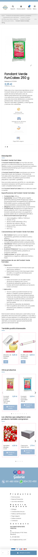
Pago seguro (15, 516)
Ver (6, 362)
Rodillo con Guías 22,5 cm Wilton (24, 356)
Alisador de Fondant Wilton (7, 356)
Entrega (13, 509)
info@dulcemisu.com (19, 540)
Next (35, 393)
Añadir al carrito (25, 553)
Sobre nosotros (16, 518)
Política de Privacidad (18, 514)
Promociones (15, 497)
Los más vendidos (17, 501)
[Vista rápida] (10, 352)
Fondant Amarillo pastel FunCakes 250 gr (6, 399)
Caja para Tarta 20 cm (25, 446)
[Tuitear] (7, 147)
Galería (19, 477)
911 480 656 (16, 537)
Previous (2, 393)
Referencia (8, 81)
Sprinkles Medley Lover (6, 447)
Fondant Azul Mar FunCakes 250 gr (24, 398)
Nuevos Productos (17, 499)
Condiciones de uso (17, 511)
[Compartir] (5, 147)
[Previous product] (35, 19)
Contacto (14, 520)
